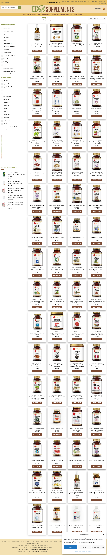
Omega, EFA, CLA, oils (66, 14)
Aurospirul (6, 99)
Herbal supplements (9, 46)
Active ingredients (9, 68)
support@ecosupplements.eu (40, 549)
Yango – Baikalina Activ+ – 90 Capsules (76, 142)
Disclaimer (95, 1)
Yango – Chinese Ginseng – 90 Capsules (57, 397)
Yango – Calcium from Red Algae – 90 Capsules (77, 333)
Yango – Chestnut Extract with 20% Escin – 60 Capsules (37, 397)
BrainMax (6, 117)
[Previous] (2, 149)
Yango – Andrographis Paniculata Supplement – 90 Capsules (37, 78)
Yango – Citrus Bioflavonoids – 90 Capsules (57, 493)
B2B (85, 1)
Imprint (92, 551)
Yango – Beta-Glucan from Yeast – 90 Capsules (57, 174)
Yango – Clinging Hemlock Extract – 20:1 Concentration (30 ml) (76, 494)
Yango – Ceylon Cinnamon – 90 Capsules (37, 365)
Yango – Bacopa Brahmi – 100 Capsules (37, 142)
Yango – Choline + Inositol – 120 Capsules (76, 429)
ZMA (5, 65)
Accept (70, 547)
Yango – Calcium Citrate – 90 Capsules (37, 333)
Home (39, 20)
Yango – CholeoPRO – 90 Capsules (57, 429)
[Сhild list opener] (11, 43)
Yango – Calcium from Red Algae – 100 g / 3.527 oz (57, 333)
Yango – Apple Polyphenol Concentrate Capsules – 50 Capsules (97, 78)
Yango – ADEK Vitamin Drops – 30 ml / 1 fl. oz (37, 45)
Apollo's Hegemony (9, 84)
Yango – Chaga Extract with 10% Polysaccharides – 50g (77, 365)
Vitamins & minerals (44, 14)
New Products (7, 52)
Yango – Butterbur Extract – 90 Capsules (97, 301)
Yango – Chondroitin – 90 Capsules (37, 461)
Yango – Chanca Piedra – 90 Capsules (97, 365)
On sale (5, 130)
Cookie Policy (78, 551)
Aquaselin (6, 90)
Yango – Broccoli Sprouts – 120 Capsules (97, 270)
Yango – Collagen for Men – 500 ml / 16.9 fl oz (97, 526)
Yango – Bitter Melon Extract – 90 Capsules (57, 206)
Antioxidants (7, 28)
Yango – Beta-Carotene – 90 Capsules (37, 174)
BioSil (5, 108)
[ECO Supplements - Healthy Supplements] (53, 9)
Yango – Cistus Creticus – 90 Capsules (96, 461)
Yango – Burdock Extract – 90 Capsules (56, 301)
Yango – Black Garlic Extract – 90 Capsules (96, 206)
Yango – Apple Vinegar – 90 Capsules (37, 110)
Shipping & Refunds (72, 1)
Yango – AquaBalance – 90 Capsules (57, 110)
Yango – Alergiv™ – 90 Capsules (77, 45)
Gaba (5, 40)
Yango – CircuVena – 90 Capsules (57, 461)
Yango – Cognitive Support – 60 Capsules (97, 493)
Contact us (80, 1)
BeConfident (7, 102)
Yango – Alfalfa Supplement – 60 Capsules (96, 45)
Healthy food (7, 43)
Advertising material (9, 71)
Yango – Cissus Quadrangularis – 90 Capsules (77, 461)
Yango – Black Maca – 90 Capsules (37, 238)
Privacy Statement (86, 551)
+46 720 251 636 (23, 549)
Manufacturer (78, 14)
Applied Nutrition (8, 87)
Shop (44, 20)
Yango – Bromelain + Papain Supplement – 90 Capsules (37, 301)
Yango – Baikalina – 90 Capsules (57, 142)
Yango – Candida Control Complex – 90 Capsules (96, 333)
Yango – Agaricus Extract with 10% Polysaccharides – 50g (57, 45)
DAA (5, 34)
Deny (84, 547)
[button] (103, 534)
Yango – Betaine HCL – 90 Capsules (76, 174)
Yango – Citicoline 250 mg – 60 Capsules (37, 493)
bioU (5, 111)
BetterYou (6, 105)
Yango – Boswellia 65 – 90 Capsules (77, 270)
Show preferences (98, 547)
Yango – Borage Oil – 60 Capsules (97, 238)
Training (55, 14)
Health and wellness (29, 14)
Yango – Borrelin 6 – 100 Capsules (57, 270)
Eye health (6, 37)
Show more (13, 74)
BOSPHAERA (7, 114)
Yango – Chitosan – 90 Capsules (96, 397)
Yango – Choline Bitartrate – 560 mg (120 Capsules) (96, 429)
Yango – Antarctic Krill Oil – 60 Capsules (57, 77)
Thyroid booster (8, 59)
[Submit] (19, 7)
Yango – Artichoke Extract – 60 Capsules (77, 110)
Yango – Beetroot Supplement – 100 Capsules (96, 142)
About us (64, 1)
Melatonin (6, 49)
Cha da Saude (7, 124)
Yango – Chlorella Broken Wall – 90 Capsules (37, 429)
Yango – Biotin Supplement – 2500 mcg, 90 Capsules (37, 206)
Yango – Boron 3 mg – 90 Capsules (37, 270)
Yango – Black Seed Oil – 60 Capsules (57, 238)
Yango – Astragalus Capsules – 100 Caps (97, 110)
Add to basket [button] (37, 50)
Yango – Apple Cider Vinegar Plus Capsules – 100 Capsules (77, 77)
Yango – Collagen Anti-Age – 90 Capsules (57, 526)
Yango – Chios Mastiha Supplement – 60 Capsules (77, 397)
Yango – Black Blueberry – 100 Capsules (77, 206)
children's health (8, 31)
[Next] (24, 149)
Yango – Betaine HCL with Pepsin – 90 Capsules (96, 174)
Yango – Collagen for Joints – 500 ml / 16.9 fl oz (76, 526)
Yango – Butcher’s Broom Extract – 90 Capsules (76, 301)
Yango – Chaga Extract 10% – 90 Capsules (56, 365)
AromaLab (6, 93)
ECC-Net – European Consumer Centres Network (37, 551)
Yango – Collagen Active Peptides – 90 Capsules (37, 526)
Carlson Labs (7, 120)
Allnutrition (7, 80)
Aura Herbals (7, 96)
